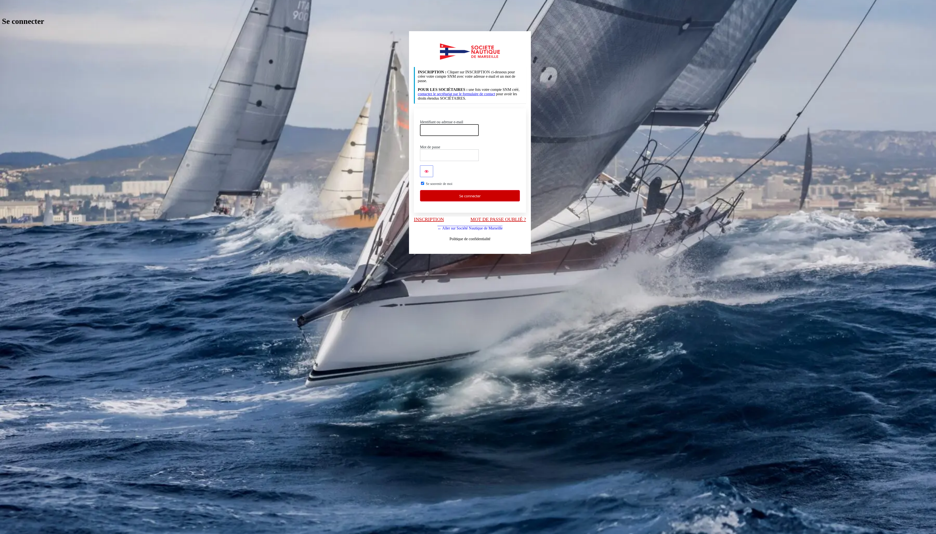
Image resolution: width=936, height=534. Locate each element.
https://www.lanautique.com (470, 51)
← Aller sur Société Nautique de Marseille (470, 228)
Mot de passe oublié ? (498, 219)
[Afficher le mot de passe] (426, 171)
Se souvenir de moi (439, 184)
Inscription (429, 219)
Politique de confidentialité (469, 239)
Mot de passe (430, 147)
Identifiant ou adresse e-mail (441, 122)
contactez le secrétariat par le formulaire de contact (456, 94)
